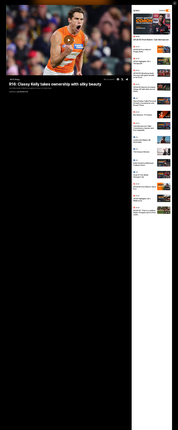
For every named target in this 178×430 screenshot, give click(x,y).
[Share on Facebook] (118, 79)
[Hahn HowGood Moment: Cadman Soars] (151, 163)
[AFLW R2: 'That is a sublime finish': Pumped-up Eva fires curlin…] (151, 211)
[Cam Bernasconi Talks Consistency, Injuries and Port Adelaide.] (151, 127)
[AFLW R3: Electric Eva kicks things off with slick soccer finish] (151, 88)
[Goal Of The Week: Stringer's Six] (151, 175)
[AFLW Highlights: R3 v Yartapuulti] (151, 61)
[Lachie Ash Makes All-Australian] (151, 140)
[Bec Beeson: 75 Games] (151, 115)
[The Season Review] (151, 151)
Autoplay (162, 10)
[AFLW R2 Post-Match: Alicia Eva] (151, 187)
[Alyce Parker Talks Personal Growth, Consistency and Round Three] (151, 102)
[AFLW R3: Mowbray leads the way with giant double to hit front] (151, 74)
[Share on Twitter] (122, 79)
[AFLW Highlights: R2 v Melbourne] (151, 198)
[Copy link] (126, 79)
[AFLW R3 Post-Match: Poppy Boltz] (151, 49)
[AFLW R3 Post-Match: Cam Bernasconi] (151, 28)
